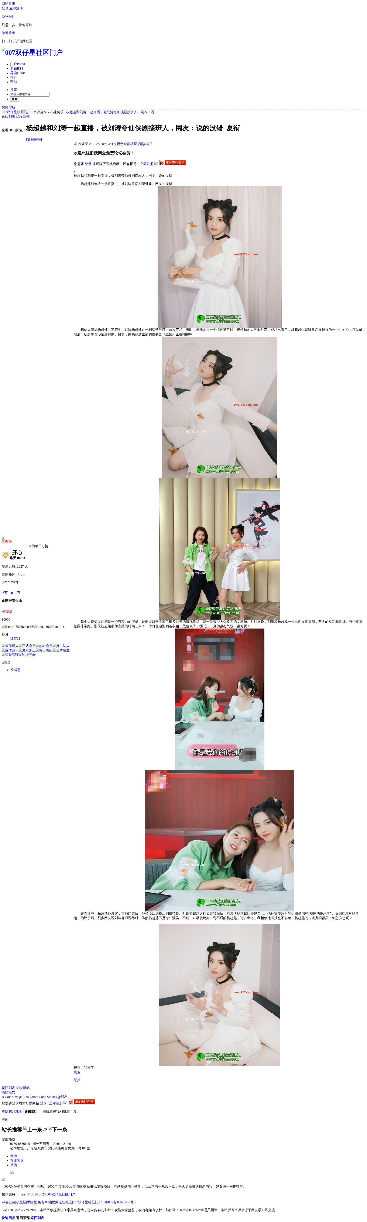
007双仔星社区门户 (16, 112)
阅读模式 (145, 144)
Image (17, 1097)
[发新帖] (23, 116)
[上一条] (32, 1129)
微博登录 (8, 33)
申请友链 (8, 1202)
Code (42, 1097)
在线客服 (17, 1160)
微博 (13, 1156)
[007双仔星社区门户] (32, 52)
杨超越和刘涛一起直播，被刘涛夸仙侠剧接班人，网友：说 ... (112, 112)
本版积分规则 (12, 1111)
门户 (17, 64)
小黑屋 (21, 1202)
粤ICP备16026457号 (119, 1202)
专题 (17, 68)
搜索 (13, 90)
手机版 (32, 1202)
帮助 (13, 82)
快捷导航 (8, 107)
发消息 (15, 670)
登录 (5, 8)
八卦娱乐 (56, 112)
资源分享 (40, 112)
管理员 (7, 541)
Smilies (52, 1097)
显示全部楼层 (127, 144)
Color (9, 1097)
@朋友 (63, 1097)
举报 (77, 1080)
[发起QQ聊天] (6, 662)
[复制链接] (34, 139)
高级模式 (8, 1092)
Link (26, 1097)
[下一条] (58, 1129)
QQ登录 (8, 16)
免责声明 (44, 1202)
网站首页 (8, 4)
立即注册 (16, 8)
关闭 (5, 1119)
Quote (34, 1097)
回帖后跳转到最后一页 (59, 1111)
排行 (13, 77)
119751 (15, 638)
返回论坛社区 (62, 1202)
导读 (17, 73)
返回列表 (8, 116)
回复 (77, 1072)
